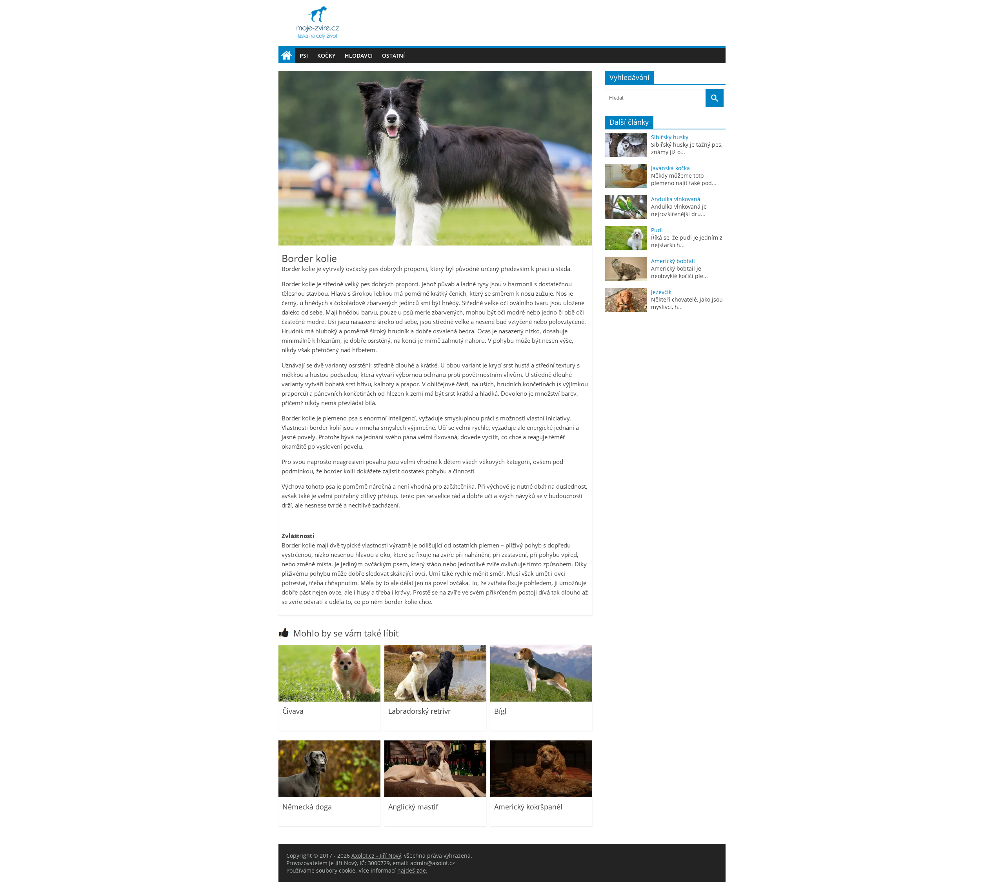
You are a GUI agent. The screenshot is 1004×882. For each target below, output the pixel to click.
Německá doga (307, 806)
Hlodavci (359, 55)
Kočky (326, 55)
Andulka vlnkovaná (675, 199)
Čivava (293, 711)
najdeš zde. (412, 870)
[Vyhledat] (715, 98)
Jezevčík (661, 292)
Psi (304, 55)
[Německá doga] (329, 795)
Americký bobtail (673, 261)
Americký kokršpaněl (528, 806)
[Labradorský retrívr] (435, 699)
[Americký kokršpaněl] (541, 795)
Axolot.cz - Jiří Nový (376, 855)
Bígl (500, 711)
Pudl (657, 230)
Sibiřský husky (669, 137)
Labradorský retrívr (419, 711)
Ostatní (393, 55)
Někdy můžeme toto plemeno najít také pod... (684, 179)
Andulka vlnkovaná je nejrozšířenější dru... (679, 210)
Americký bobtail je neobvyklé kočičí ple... (679, 272)
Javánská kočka (670, 168)
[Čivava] (329, 699)
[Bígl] (541, 699)
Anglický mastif (413, 806)
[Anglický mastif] (435, 795)
